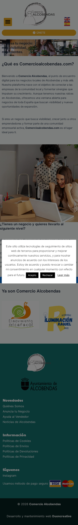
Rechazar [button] (47, 275)
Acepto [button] (32, 275)
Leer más (63, 275)
